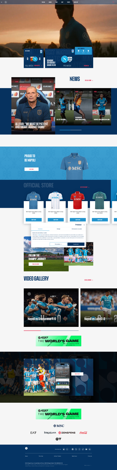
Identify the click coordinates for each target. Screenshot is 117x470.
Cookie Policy (28, 465)
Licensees (47, 465)
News (26, 456)
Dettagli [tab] (58, 228)
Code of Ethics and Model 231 (38, 465)
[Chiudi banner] (84, 224)
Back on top (87, 465)
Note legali (27, 464)
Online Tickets (57, 456)
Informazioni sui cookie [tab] (77, 228)
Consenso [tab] (40, 228)
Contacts (52, 465)
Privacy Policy (33, 464)
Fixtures (90, 456)
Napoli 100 (76, 2)
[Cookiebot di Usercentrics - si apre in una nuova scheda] (76, 225)
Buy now (31, 169)
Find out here (77, 374)
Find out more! (35, 264)
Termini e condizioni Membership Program (59, 464)
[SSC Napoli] (6, 2)
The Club (41, 456)
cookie (39, 234)
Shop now (33, 220)
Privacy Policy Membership (43, 464)
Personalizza (57, 244)
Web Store (74, 456)
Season (50, 2)
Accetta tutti (76, 244)
